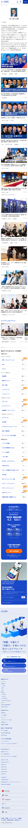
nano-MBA (4, 694)
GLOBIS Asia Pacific (4, 759)
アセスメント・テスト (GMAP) (6, 719)
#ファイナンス (13, 341)
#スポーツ (12, 120)
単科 (9, 665)
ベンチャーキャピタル (5, 741)
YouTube (7, 791)
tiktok (6, 795)
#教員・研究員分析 (5, 341)
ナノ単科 (7, 670)
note (6, 812)
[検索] (17, 2)
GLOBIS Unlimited (4, 706)
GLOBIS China (3, 764)
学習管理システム (4, 722)
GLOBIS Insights (4, 735)
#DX (2, 144)
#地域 (16, 73)
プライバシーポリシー (13, 818)
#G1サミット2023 (9, 144)
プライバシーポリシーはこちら (6, 602)
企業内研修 (3, 712)
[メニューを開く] (2, 2)
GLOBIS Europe (4, 766)
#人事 (16, 242)
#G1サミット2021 (5, 192)
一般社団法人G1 (4, 777)
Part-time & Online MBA (6, 700)
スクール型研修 (4, 715)
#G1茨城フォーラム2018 (6, 290)
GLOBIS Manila (4, 769)
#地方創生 (11, 73)
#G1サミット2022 (5, 168)
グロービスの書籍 (4, 730)
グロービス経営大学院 (5, 754)
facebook (7, 808)
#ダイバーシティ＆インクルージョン (8, 194)
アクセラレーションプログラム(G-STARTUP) (9, 743)
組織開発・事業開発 (4, 724)
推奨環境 (19, 818)
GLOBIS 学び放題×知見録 (5, 704)
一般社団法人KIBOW (4, 779)
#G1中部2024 (4, 97)
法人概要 (2, 818)
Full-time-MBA (4, 698)
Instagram (7, 799)
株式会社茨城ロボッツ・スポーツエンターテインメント (11, 782)
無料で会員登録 (14, 551)
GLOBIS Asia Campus (5, 762)
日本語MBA (3, 683)
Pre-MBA (3, 696)
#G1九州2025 (4, 73)
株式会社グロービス (4, 751)
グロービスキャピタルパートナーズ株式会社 (9, 756)
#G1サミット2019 (5, 266)
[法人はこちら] (25, 2)
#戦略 (11, 242)
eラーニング (3, 717)
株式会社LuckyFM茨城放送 (5, 784)
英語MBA (2, 692)
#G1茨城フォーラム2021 (6, 218)
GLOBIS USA (3, 773)
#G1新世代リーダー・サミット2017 (8, 314)
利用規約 (6, 818)
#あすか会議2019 (5, 242)
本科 (9, 660)
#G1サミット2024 (5, 120)
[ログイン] (20, 2)
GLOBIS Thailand (4, 771)
